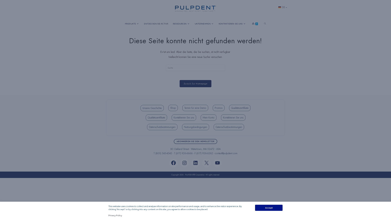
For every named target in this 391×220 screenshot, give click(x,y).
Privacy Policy (115, 215)
